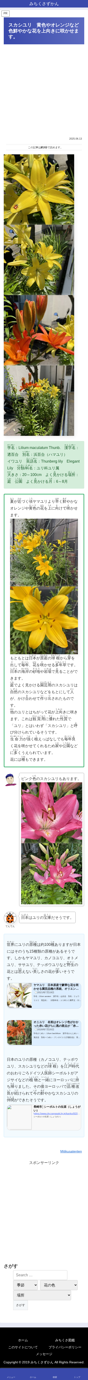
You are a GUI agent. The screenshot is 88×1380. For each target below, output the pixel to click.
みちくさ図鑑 (65, 1340)
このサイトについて (23, 1347)
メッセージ (44, 1354)
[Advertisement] (44, 91)
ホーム (23, 1340)
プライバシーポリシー (65, 1347)
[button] (79, 877)
